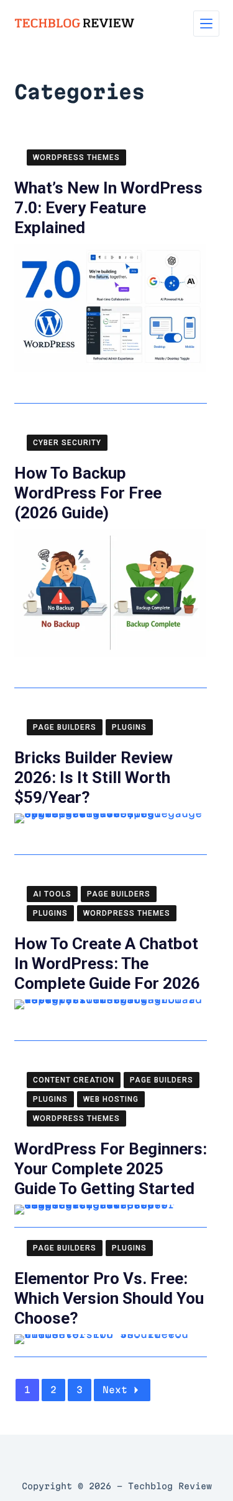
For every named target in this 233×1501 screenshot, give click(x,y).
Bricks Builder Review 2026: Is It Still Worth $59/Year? (93, 777)
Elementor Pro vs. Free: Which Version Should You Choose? (109, 1298)
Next (115, 1389)
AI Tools (52, 894)
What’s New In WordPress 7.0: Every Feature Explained (108, 208)
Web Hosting (111, 1099)
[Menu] (206, 24)
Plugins (129, 727)
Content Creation (73, 1080)
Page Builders (64, 727)
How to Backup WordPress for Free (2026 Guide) (88, 493)
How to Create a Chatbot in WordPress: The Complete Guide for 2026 (107, 963)
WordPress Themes (76, 157)
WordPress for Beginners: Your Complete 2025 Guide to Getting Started (110, 1169)
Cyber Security (67, 442)
